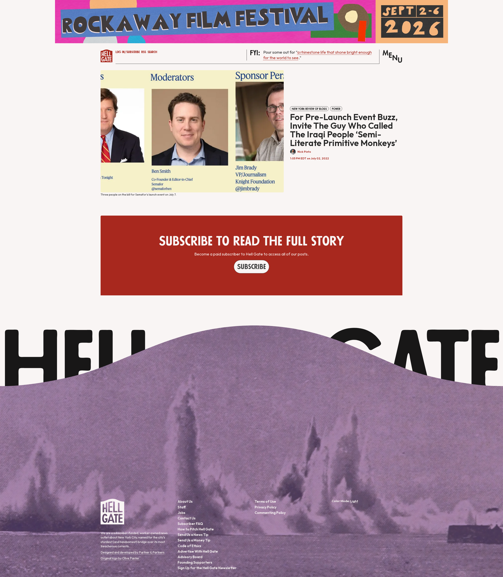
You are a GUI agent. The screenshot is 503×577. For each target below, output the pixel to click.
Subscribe (133, 52)
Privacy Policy (265, 507)
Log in (120, 52)
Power (336, 108)
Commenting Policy (270, 512)
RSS (143, 52)
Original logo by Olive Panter (120, 558)
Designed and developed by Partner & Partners (132, 552)
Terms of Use (265, 501)
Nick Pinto (304, 151)
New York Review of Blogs (309, 108)
